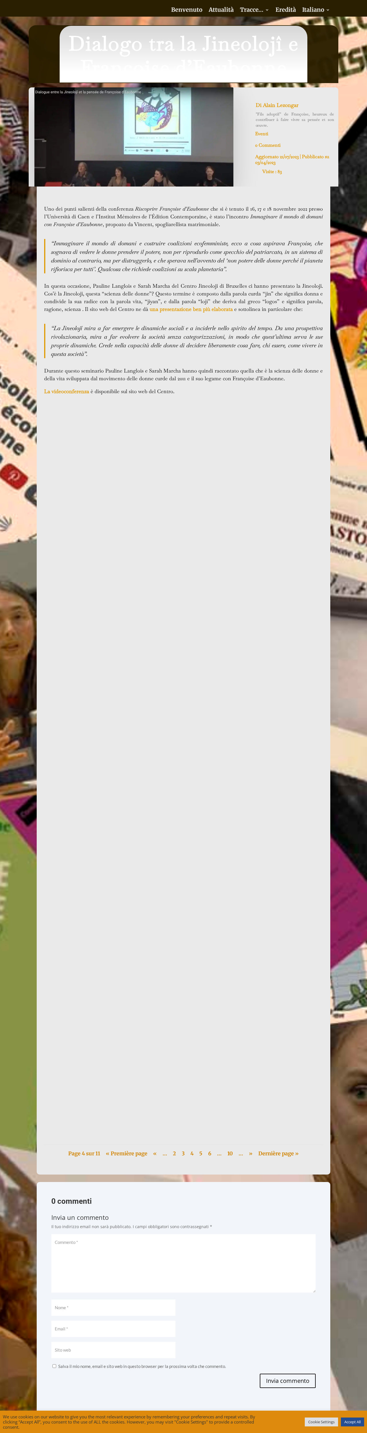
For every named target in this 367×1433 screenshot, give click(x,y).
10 (230, 1153)
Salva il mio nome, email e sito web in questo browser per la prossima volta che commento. (142, 1366)
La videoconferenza (66, 391)
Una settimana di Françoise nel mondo (88, 1110)
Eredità (286, 10)
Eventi (261, 134)
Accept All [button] (352, 1421)
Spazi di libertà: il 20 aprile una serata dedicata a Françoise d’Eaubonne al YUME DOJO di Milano (145, 696)
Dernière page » (278, 1153)
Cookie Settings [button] (321, 1421)
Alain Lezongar (280, 105)
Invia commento (287, 1381)
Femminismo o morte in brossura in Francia (93, 933)
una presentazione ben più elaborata (191, 309)
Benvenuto (186, 10)
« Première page (126, 1153)
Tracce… (251, 10)
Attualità (221, 10)
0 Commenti (268, 145)
